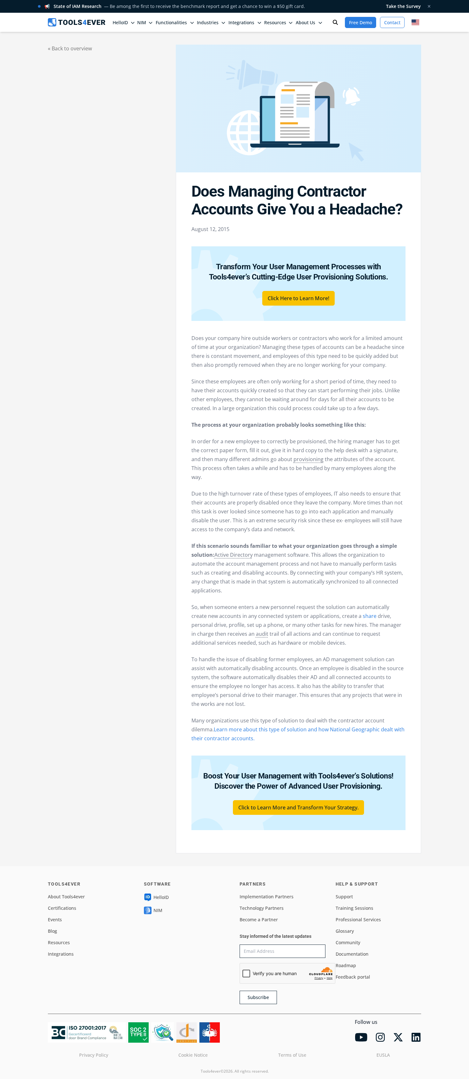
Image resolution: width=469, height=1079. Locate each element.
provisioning (309, 459)
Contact (392, 22)
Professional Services (358, 919)
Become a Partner (259, 919)
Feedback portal (353, 977)
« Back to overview (70, 48)
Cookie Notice (193, 1055)
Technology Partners (262, 908)
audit (262, 633)
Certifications (62, 908)
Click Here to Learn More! (298, 298)
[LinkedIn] (416, 1037)
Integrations (61, 954)
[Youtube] (361, 1037)
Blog (52, 931)
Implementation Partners (267, 897)
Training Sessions (354, 908)
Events (55, 919)
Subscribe (258, 997)
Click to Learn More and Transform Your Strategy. (298, 807)
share (368, 615)
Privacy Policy (93, 1055)
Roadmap (346, 965)
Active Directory (233, 554)
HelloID (161, 897)
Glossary (345, 931)
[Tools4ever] (76, 22)
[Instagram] (380, 1037)
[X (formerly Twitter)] (398, 1037)
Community (348, 942)
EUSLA (383, 1055)
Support (344, 897)
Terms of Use (292, 1055)
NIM (141, 22)
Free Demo (360, 22)
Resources (59, 942)
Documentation (352, 954)
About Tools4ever (66, 897)
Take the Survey (403, 6)
